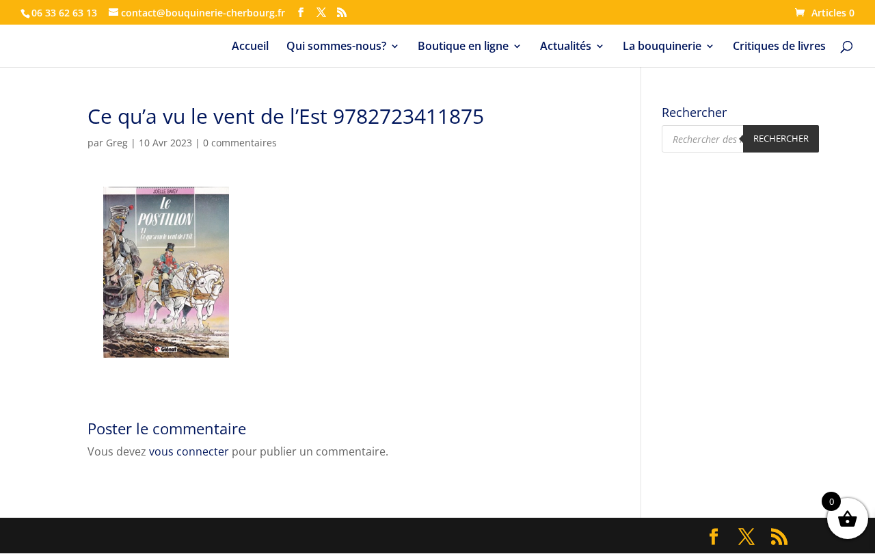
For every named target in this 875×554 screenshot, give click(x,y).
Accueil (250, 47)
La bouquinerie (662, 47)
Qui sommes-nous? (336, 47)
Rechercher (781, 138)
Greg (117, 142)
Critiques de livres (779, 47)
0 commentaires (240, 142)
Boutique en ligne (463, 47)
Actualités (565, 47)
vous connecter (189, 451)
